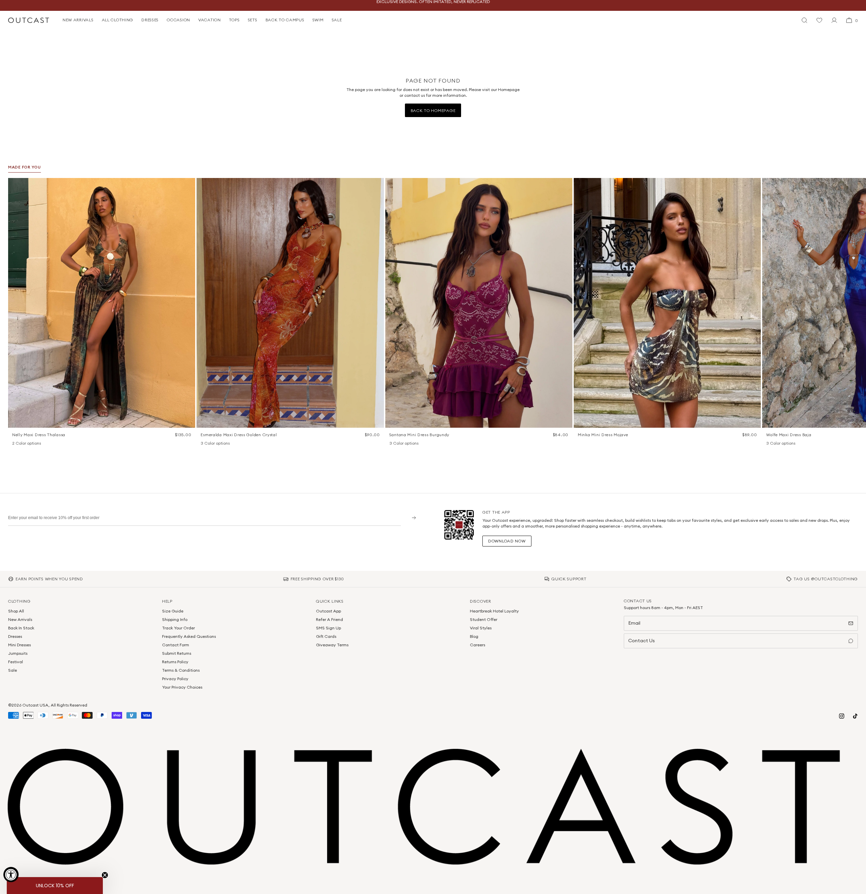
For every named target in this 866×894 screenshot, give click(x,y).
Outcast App (328, 610)
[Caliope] (204, 443)
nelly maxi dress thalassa (38, 434)
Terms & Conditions (181, 670)
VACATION (209, 19)
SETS (252, 19)
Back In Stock (21, 627)
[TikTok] (855, 716)
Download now (507, 540)
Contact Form (175, 644)
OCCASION (178, 19)
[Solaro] (787, 443)
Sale (12, 670)
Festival (15, 661)
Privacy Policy (175, 678)
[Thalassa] (15, 443)
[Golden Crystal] (221, 443)
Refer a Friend (329, 619)
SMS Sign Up (328, 627)
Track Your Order (178, 627)
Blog (474, 636)
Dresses (15, 636)
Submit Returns (176, 653)
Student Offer (483, 619)
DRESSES (150, 19)
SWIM (318, 19)
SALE (337, 19)
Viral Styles (481, 627)
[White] (24, 443)
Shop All (16, 610)
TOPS (234, 19)
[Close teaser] (104, 875)
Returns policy (175, 661)
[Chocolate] (212, 443)
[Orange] (401, 443)
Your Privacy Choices (182, 687)
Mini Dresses (19, 644)
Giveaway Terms (332, 644)
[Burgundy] (392, 443)
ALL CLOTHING (118, 19)
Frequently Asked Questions (189, 636)
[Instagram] (841, 716)
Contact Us (641, 641)
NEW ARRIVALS (78, 19)
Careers (477, 644)
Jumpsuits (17, 653)
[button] (187, 185)
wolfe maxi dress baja (788, 434)
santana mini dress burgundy (419, 434)
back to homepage (433, 110)
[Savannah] (778, 443)
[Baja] (769, 443)
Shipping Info (174, 619)
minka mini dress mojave (603, 434)
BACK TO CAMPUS (285, 19)
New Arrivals (20, 619)
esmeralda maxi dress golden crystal (239, 434)
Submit (411, 517)
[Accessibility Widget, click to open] (11, 874)
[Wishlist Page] (819, 20)
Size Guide (172, 610)
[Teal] (410, 443)
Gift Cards (326, 636)
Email (634, 623)
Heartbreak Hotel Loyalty (494, 610)
